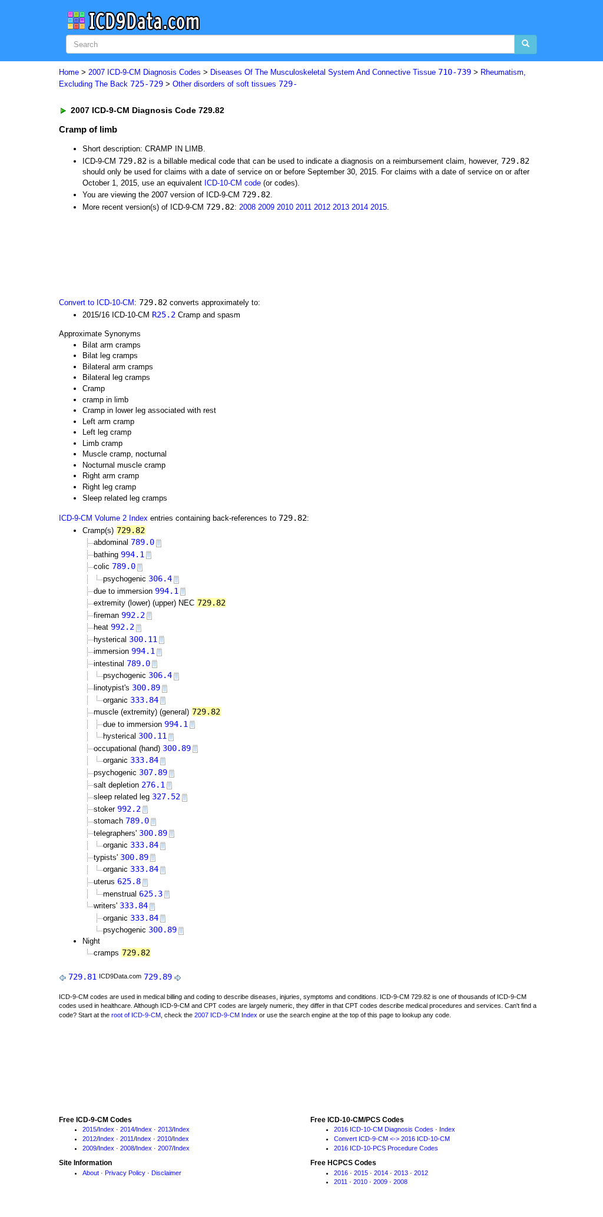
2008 (247, 207)
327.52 (166, 796)
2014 (360, 207)
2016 (341, 1172)
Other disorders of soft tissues (235, 84)
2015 (378, 207)
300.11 (143, 639)
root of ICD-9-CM (136, 1014)
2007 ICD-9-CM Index (225, 1014)
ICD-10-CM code (232, 182)
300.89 (146, 687)
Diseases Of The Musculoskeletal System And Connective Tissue (340, 72)
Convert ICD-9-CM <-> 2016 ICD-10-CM (392, 1138)
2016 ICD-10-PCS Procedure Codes (386, 1148)
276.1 (153, 784)
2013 (341, 207)
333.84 (144, 700)
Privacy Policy (125, 1172)
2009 (266, 207)
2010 (285, 207)
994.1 (132, 554)
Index (106, 1129)
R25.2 (163, 314)
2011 (304, 207)
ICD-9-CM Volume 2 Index (103, 518)
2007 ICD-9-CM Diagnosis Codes (144, 72)
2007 (165, 1148)
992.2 (133, 615)
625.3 (151, 893)
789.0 (142, 542)
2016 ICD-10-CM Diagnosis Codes (383, 1129)
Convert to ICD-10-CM (96, 302)
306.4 (160, 578)
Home (69, 72)
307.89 (153, 772)
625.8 (129, 881)
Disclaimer (166, 1172)
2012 (322, 207)
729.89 (158, 976)
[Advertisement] (269, 253)
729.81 (82, 976)
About (90, 1172)
